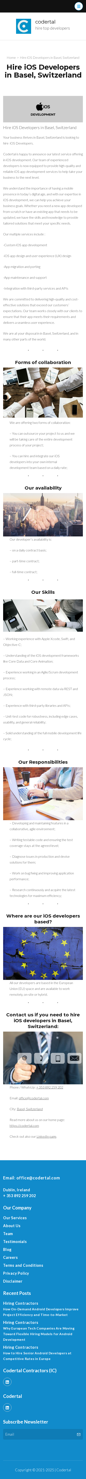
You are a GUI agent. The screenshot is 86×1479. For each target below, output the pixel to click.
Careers (10, 1257)
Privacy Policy (16, 1273)
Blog (7, 1249)
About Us (11, 1225)
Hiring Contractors (20, 1303)
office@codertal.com (34, 1098)
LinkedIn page (46, 1136)
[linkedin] (7, 1382)
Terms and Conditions (23, 1265)
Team (8, 1233)
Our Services (15, 1217)
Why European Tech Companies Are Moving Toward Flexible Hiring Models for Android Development (39, 1333)
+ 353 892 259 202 (49, 1087)
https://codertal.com (24, 1125)
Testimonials (15, 1241)
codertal (45, 22)
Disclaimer (13, 1281)
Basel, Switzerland (30, 1109)
